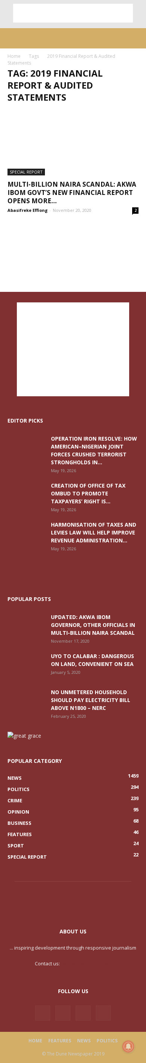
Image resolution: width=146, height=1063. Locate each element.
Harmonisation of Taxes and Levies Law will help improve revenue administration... (93, 532)
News (84, 1040)
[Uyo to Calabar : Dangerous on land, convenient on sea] (26, 665)
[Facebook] (42, 1013)
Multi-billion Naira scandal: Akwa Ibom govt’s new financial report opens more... (71, 192)
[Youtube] (103, 1013)
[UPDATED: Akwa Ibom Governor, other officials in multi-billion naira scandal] (26, 626)
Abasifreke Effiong (27, 210)
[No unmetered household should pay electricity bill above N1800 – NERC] (26, 701)
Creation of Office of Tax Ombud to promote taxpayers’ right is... (88, 493)
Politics (107, 1040)
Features (59, 1040)
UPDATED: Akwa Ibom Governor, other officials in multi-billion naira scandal (93, 624)
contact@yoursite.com (86, 963)
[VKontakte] (83, 1013)
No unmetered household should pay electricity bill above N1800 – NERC (90, 700)
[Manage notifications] (128, 1046)
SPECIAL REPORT (26, 172)
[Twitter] (62, 1013)
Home (14, 56)
